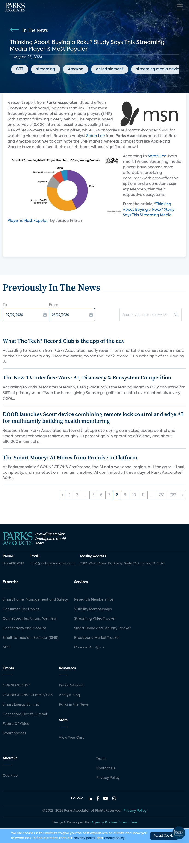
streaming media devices (159, 69)
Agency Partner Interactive (114, 822)
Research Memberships (93, 599)
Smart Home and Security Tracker (102, 628)
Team (101, 758)
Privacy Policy (108, 777)
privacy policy (84, 838)
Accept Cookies (164, 835)
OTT (19, 69)
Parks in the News (74, 704)
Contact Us (105, 768)
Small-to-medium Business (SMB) (30, 637)
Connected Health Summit (25, 714)
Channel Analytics (89, 647)
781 (161, 495)
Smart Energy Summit (21, 704)
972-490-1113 (13, 563)
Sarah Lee (95, 136)
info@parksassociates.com (52, 563)
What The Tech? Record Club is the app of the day (64, 341)
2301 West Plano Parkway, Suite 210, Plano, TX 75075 (122, 563)
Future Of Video (16, 724)
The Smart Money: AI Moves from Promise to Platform (70, 457)
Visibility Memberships (93, 609)
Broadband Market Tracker (97, 637)
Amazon (75, 69)
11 (143, 495)
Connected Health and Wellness (30, 618)
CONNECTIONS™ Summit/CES (28, 695)
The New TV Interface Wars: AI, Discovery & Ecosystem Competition (87, 377)
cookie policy (114, 838)
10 (134, 495)
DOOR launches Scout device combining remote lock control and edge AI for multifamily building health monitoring (93, 417)
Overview (10, 775)
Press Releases (71, 685)
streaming (45, 69)
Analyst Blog (69, 695)
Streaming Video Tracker (95, 618)
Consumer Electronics (21, 609)
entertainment (109, 69)
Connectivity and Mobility (24, 628)
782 (173, 495)
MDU (7, 647)
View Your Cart (71, 737)
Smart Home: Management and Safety (35, 599)
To (5, 305)
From (53, 305)
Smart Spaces (14, 733)
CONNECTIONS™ (16, 685)
